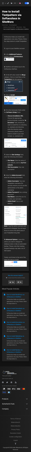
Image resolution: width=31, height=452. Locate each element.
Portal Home (5, 25)
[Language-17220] (21, 3)
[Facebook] (3, 382)
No (20, 282)
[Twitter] (7, 382)
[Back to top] (15, 443)
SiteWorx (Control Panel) (9, 27)
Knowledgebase (13, 25)
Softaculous (19, 27)
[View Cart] (11, 3)
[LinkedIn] (11, 382)
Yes (13, 282)
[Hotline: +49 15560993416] (8, 3)
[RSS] (16, 382)
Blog (24, 27)
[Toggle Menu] (2, 3)
